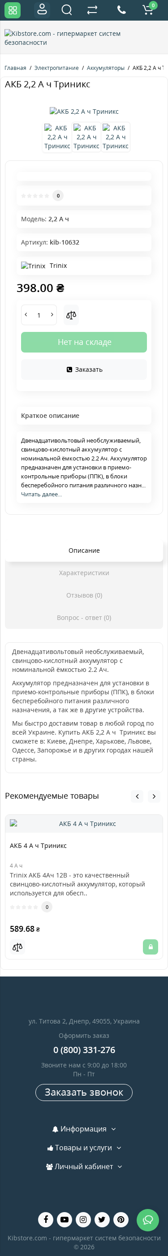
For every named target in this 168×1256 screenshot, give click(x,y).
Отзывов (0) (84, 595)
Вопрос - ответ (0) (84, 617)
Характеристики (84, 572)
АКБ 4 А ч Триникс (38, 845)
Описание (84, 550)
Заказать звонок (84, 1091)
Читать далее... (41, 494)
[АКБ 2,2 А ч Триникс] (84, 111)
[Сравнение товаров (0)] (92, 10)
